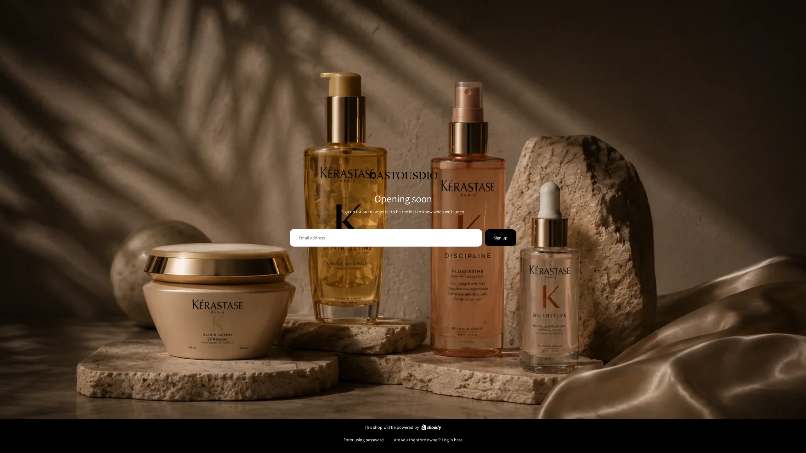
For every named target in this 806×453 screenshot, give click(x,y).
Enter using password (363, 440)
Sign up (501, 238)
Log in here (452, 440)
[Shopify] (431, 427)
